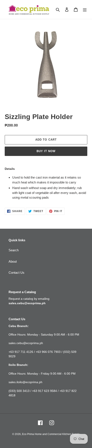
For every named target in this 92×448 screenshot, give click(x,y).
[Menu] (84, 9)
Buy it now (46, 151)
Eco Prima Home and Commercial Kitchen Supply (51, 434)
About (13, 261)
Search (14, 250)
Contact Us (16, 272)
